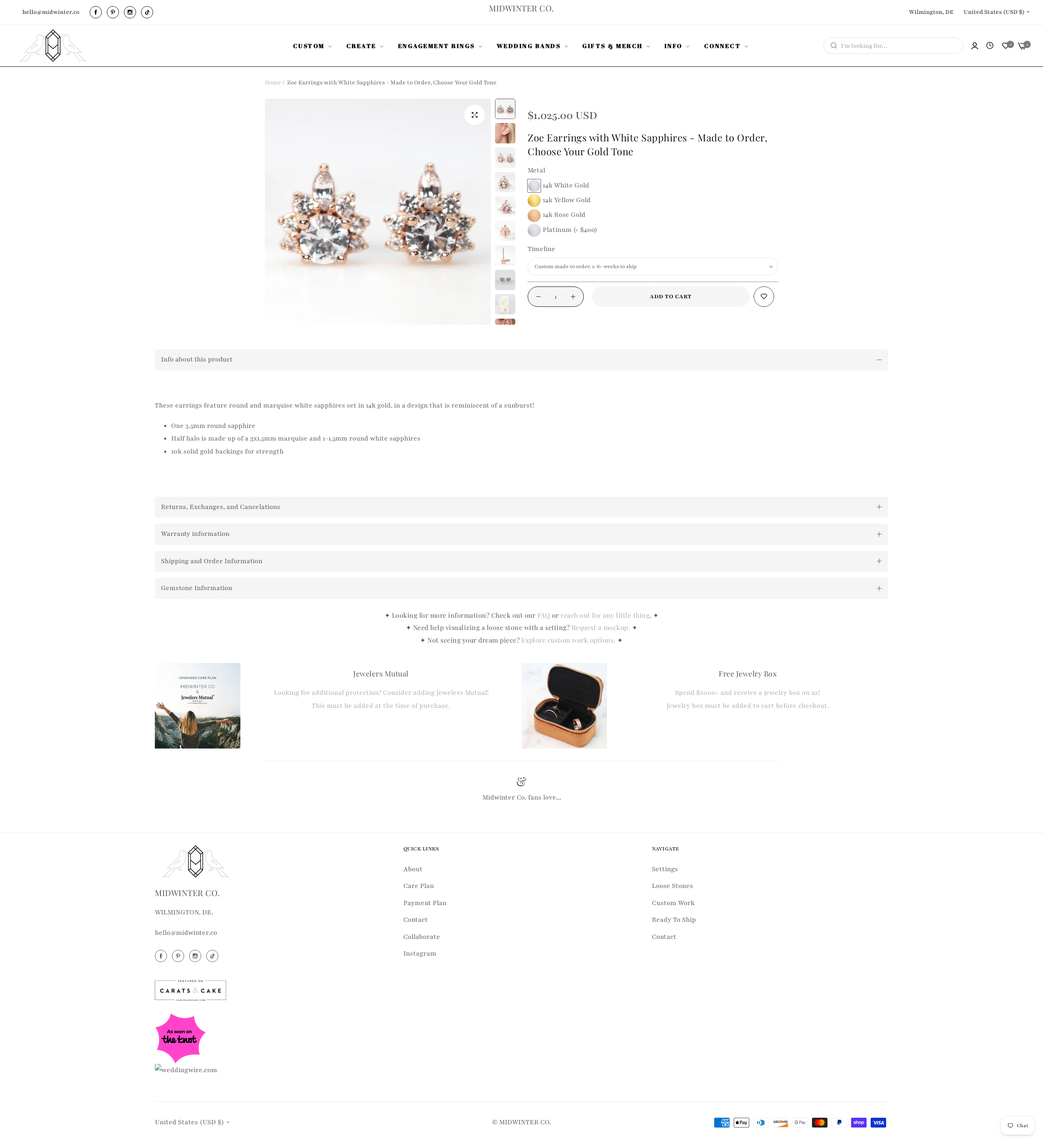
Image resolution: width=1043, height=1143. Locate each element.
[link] (313, 45)
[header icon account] (974, 45)
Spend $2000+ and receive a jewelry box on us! (747, 692)
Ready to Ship (674, 919)
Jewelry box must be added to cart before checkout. (748, 705)
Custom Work (673, 903)
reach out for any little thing (605, 615)
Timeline (541, 248)
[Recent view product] (989, 46)
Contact (415, 919)
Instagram (419, 953)
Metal (536, 170)
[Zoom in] (474, 115)
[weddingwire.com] (186, 1070)
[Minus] (538, 296)
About (412, 869)
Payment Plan (425, 903)
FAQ (543, 615)
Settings (665, 869)
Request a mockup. (602, 627)
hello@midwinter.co (186, 932)
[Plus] (573, 296)
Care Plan (418, 885)
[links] (97, 12)
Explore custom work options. (570, 640)
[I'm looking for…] (831, 45)
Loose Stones (672, 885)
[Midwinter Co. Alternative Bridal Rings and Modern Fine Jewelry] (53, 45)
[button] (764, 296)
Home (273, 82)
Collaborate (421, 936)
